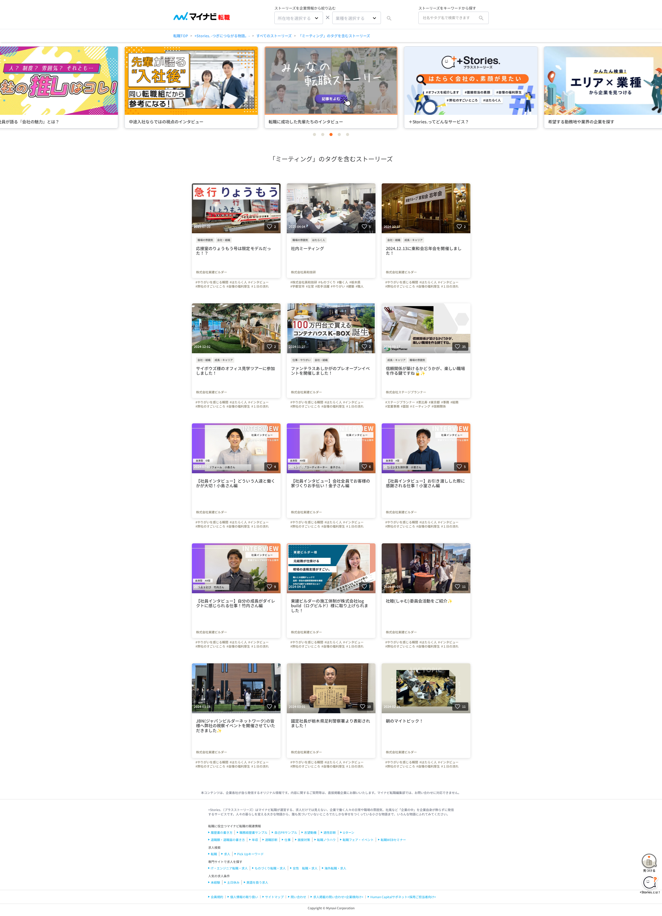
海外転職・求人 (335, 868)
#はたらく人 (238, 282)
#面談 (405, 406)
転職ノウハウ (326, 839)
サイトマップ (274, 897)
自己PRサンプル (285, 832)
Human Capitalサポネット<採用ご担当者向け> (403, 897)
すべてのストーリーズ (274, 35)
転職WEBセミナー (393, 839)
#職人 (360, 286)
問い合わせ (298, 897)
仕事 (287, 839)
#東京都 (434, 402)
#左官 (310, 286)
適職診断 (271, 839)
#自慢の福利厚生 (238, 286)
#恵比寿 (421, 402)
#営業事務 (392, 406)
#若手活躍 (322, 286)
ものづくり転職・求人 (270, 868)
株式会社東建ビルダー (211, 272)
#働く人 (342, 282)
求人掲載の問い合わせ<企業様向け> (338, 897)
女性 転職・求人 (305, 868)
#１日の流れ (260, 286)
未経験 (215, 882)
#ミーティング (420, 406)
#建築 (350, 286)
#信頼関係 (439, 406)
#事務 (445, 402)
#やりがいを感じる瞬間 (211, 282)
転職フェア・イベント (358, 839)
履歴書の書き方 (221, 832)
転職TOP (180, 35)
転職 (214, 854)
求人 (227, 854)
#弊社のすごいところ (210, 286)
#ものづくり (327, 282)
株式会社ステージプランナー (406, 392)
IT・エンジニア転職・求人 (229, 868)
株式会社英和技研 (303, 272)
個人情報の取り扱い (244, 897)
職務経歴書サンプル (253, 832)
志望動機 (310, 832)
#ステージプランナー (400, 402)
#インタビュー (258, 282)
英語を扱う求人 (257, 882)
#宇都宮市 (297, 286)
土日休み (233, 882)
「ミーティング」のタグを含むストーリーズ (334, 35)
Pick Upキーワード (250, 854)
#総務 (454, 402)
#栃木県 (354, 282)
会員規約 (217, 897)
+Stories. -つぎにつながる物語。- (222, 35)
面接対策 (304, 839)
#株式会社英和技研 (303, 282)
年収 (255, 839)
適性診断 (330, 832)
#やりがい (338, 286)
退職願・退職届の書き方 (228, 839)
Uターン (348, 832)
